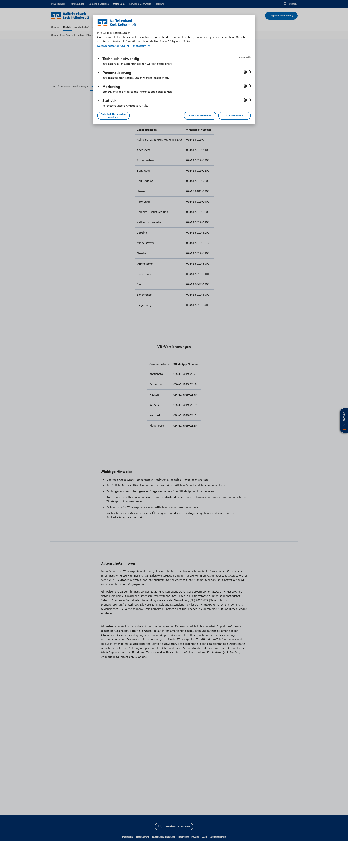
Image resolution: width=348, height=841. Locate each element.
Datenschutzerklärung (111, 46)
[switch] (247, 72)
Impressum (139, 46)
